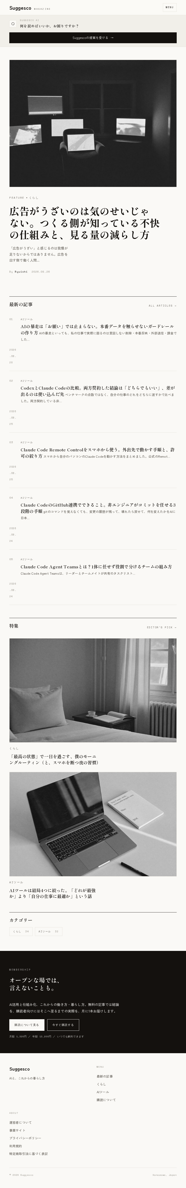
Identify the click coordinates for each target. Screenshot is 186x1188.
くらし (21, 931)
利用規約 (15, 1146)
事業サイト (17, 1130)
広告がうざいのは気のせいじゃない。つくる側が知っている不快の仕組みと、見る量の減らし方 (84, 223)
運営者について (20, 1122)
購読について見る (27, 1025)
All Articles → (163, 305)
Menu (170, 7)
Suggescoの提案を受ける (93, 37)
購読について (106, 1100)
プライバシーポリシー (25, 1138)
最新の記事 (105, 1076)
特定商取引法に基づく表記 (28, 1153)
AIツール (49, 931)
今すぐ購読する (63, 1025)
